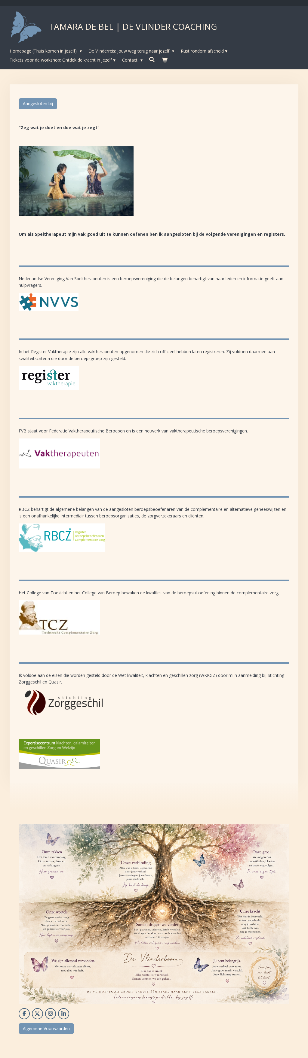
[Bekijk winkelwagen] (164, 60)
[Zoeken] (152, 60)
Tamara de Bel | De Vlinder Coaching (133, 26)
